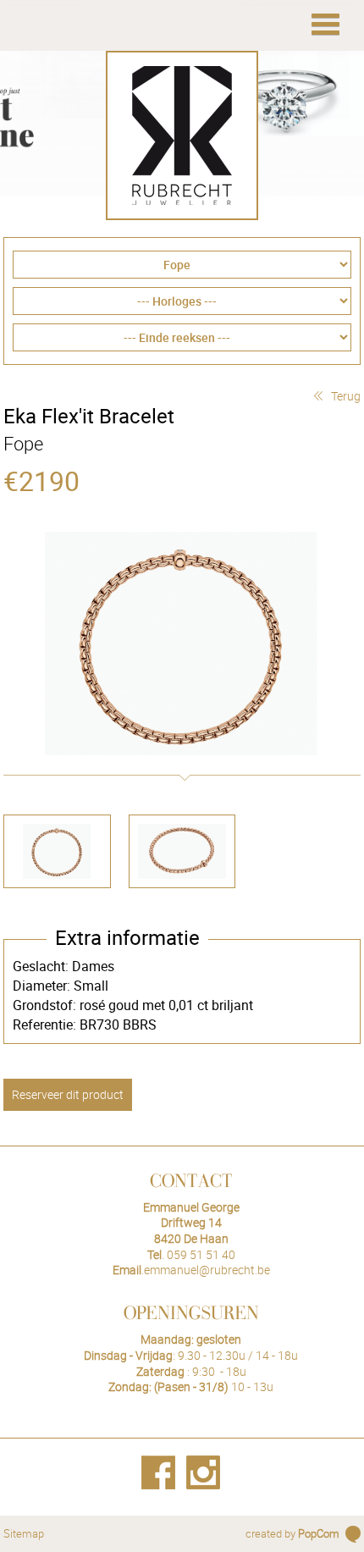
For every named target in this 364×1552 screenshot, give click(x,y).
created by (292, 1533)
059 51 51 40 (201, 1254)
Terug (346, 396)
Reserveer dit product (68, 1094)
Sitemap (23, 1533)
